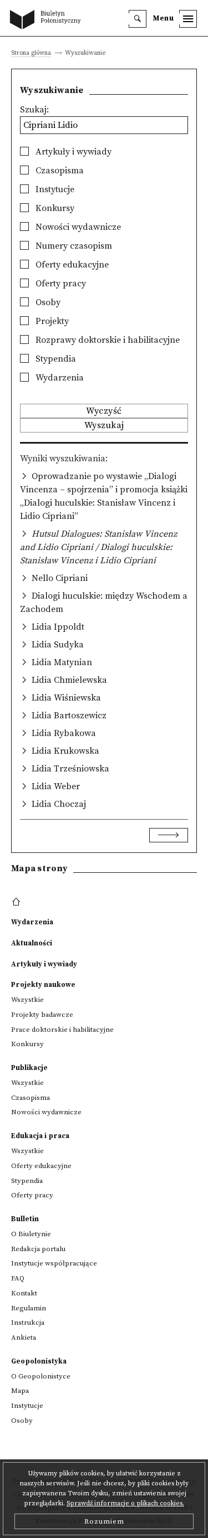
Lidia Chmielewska (69, 680)
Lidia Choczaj (59, 804)
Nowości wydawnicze (77, 227)
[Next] (168, 835)
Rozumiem (104, 1521)
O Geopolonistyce (40, 1376)
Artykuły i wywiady (72, 151)
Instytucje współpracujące (54, 1263)
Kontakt (24, 1293)
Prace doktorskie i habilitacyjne (62, 1029)
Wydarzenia (58, 377)
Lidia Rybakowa (64, 733)
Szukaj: (34, 109)
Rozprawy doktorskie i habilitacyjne (106, 340)
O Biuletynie (31, 1234)
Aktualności (31, 943)
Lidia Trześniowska (70, 768)
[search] (137, 19)
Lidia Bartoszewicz (69, 715)
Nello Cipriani (60, 578)
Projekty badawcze (42, 1014)
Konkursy (53, 208)
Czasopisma (58, 170)
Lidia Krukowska (65, 751)
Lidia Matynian (62, 662)
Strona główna (31, 53)
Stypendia (54, 358)
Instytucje (53, 189)
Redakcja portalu (38, 1248)
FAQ (17, 1278)
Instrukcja (27, 1322)
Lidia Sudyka (58, 644)
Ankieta (23, 1337)
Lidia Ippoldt (58, 626)
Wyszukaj (104, 425)
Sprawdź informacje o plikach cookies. (125, 1503)
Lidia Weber (56, 786)
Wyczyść (104, 410)
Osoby (46, 302)
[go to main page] (47, 20)
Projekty (51, 321)
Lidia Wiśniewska (66, 697)
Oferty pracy (59, 283)
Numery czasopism (72, 245)
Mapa (20, 1390)
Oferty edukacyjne (71, 264)
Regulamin (28, 1308)
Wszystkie (27, 999)
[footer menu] (17, 902)
